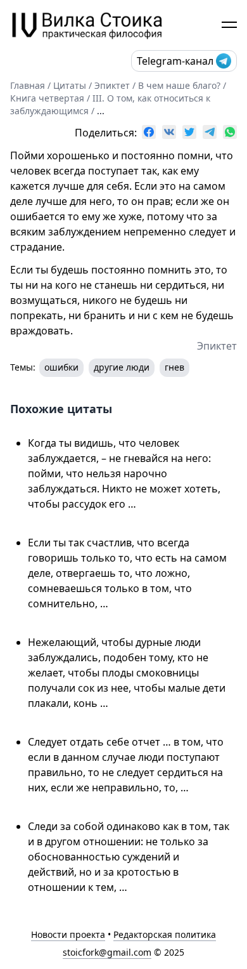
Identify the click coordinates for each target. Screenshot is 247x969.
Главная (27, 85)
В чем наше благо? (179, 85)
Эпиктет (112, 85)
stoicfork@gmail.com (107, 952)
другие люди (121, 367)
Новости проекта (68, 934)
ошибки (61, 367)
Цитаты (69, 85)
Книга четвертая (47, 98)
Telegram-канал (175, 61)
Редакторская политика (164, 934)
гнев (174, 367)
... (100, 111)
